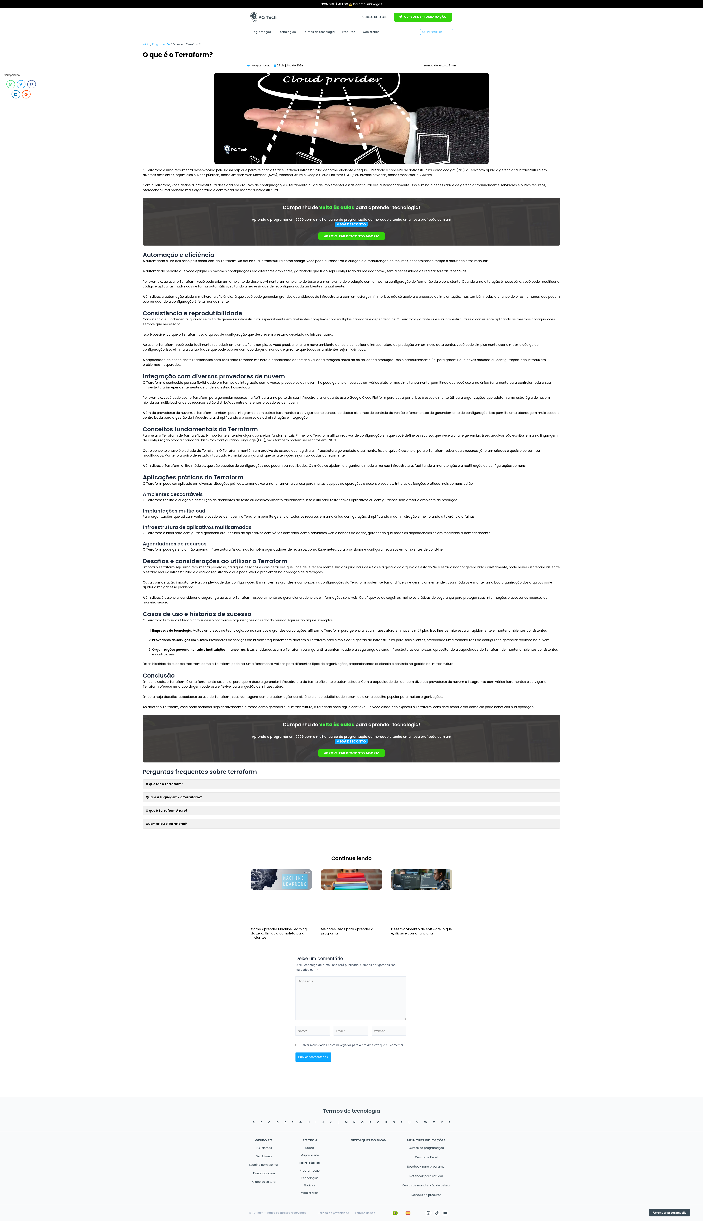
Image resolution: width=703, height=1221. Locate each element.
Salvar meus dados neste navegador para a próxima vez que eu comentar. (352, 1045)
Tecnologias (287, 32)
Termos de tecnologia (319, 32)
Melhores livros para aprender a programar (347, 931)
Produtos (348, 32)
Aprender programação (670, 1212)
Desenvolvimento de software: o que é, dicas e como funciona (421, 931)
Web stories (370, 32)
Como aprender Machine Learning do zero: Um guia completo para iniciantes (279, 933)
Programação (261, 32)
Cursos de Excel (374, 17)
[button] (10, 84)
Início (146, 44)
